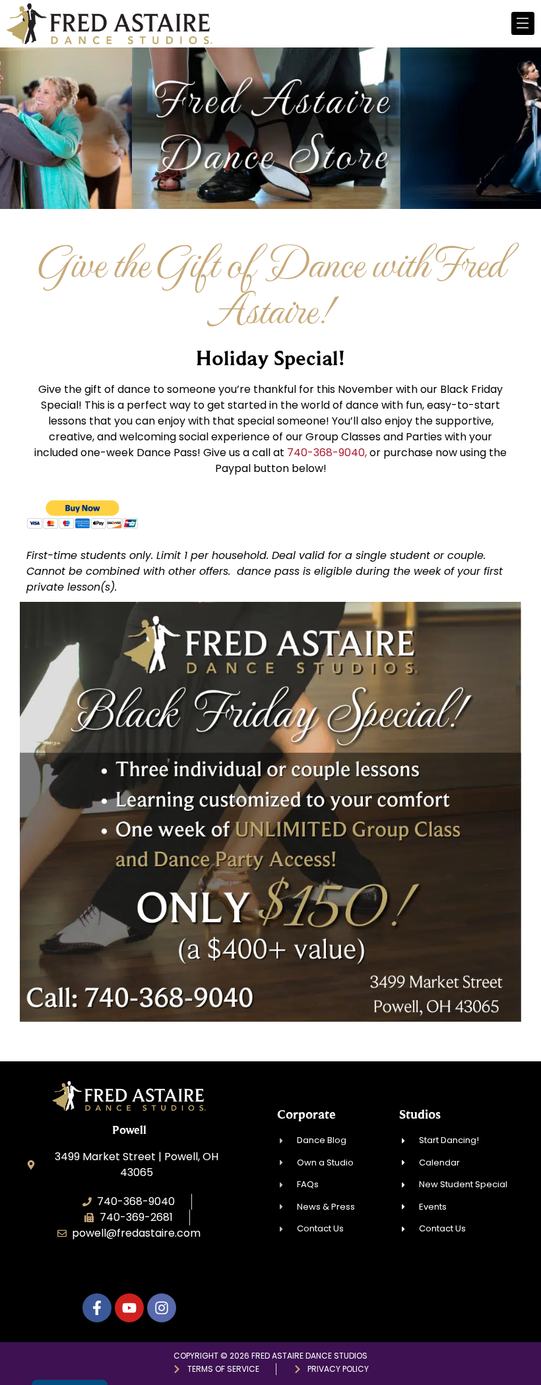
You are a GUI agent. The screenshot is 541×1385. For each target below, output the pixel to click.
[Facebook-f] (96, 1307)
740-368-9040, (327, 452)
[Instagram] (161, 1307)
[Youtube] (129, 1307)
